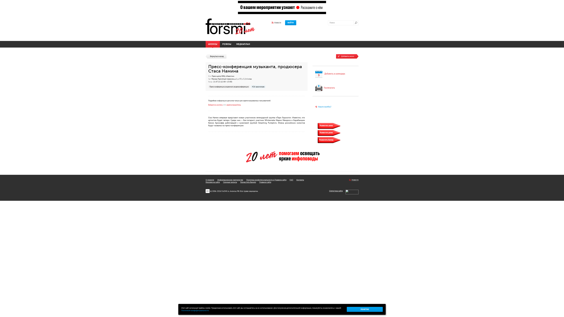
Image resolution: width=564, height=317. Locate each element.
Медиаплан (243, 44)
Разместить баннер (248, 182)
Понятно (365, 309)
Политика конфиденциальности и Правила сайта (266, 180)
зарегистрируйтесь (233, 105)
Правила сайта (265, 182)
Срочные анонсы (230, 182)
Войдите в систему (215, 105)
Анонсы (213, 44)
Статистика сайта (336, 191)
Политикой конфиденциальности (195, 310)
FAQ (291, 180)
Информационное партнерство (230, 180)
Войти (291, 23)
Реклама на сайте (213, 182)
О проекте (210, 180)
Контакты (300, 180)
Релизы (226, 44)
